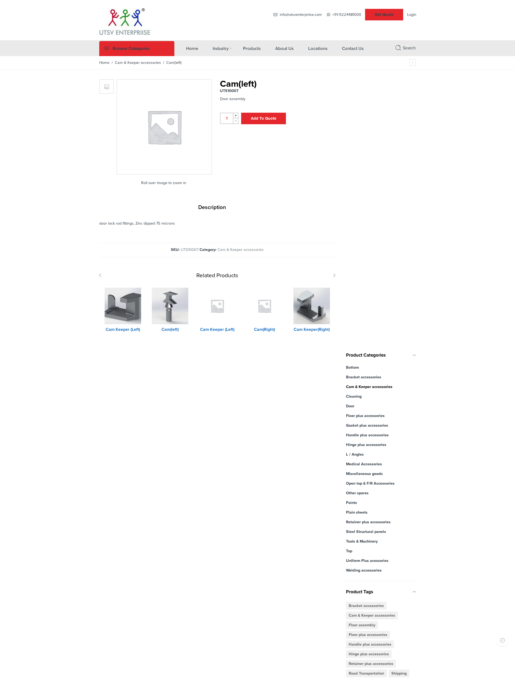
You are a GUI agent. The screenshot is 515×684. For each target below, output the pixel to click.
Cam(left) (170, 329)
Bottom (352, 367)
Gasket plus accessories (367, 425)
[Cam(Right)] (412, 62)
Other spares (357, 493)
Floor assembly (362, 625)
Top (349, 551)
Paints (351, 502)
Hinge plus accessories (366, 444)
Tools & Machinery (362, 541)
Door (350, 406)
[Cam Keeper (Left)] (123, 306)
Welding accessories (364, 570)
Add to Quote (263, 118)
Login (411, 14)
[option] (106, 86)
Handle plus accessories (367, 435)
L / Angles (355, 454)
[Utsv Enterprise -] (124, 20)
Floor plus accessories (365, 416)
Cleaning (354, 396)
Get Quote (384, 14)
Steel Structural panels (366, 531)
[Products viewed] (502, 640)
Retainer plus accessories (368, 522)
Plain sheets (356, 512)
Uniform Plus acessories (367, 560)
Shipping (399, 673)
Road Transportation (366, 673)
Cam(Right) (264, 329)
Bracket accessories (363, 377)
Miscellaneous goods (364, 473)
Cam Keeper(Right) (312, 329)
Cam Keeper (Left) (123, 329)
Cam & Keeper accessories (138, 62)
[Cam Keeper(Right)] (311, 306)
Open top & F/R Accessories (370, 483)
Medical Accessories (364, 464)
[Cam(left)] (170, 306)
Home (104, 62)
